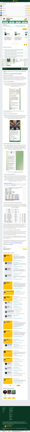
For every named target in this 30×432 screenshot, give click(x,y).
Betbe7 (9, 394)
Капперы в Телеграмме (5, 2)
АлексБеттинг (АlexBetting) (11, 410)
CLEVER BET (11, 414)
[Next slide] (26, 44)
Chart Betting (13, 394)
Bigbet (10, 413)
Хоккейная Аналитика (10, 419)
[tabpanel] (8, 36)
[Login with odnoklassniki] (26, 249)
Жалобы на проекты (4, 408)
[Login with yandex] (24, 249)
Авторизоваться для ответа (17, 260)
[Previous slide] (24, 44)
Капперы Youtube (11, 2)
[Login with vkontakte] (23, 249)
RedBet (10, 417)
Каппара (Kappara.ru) (10, 416)
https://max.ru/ (11, 75)
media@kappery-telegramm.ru (19, 428)
